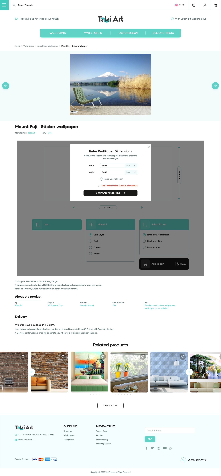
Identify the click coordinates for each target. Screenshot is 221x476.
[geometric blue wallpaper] (169, 372)
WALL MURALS (58, 32)
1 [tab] (91, 394)
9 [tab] (115, 394)
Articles (99, 435)
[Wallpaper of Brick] (49, 372)
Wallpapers (28, 46)
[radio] (118, 180)
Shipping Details (103, 443)
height (91, 172)
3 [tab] (97, 394)
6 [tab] (106, 394)
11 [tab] (121, 394)
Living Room (69, 439)
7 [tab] (109, 394)
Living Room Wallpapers (47, 46)
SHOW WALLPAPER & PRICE (108, 193)
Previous (31, 372)
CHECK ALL (109, 405)
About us (68, 431)
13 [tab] (127, 394)
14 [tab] (130, 394)
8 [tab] (112, 394)
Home (17, 46)
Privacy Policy (102, 439)
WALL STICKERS (93, 32)
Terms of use (101, 431)
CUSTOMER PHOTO (163, 32)
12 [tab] (124, 394)
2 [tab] (94, 394)
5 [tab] (103, 394)
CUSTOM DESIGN (128, 32)
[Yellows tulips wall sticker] (129, 372)
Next (189, 372)
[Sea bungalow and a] (89, 372)
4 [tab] (100, 394)
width (91, 165)
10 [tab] (118, 394)
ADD (150, 439)
